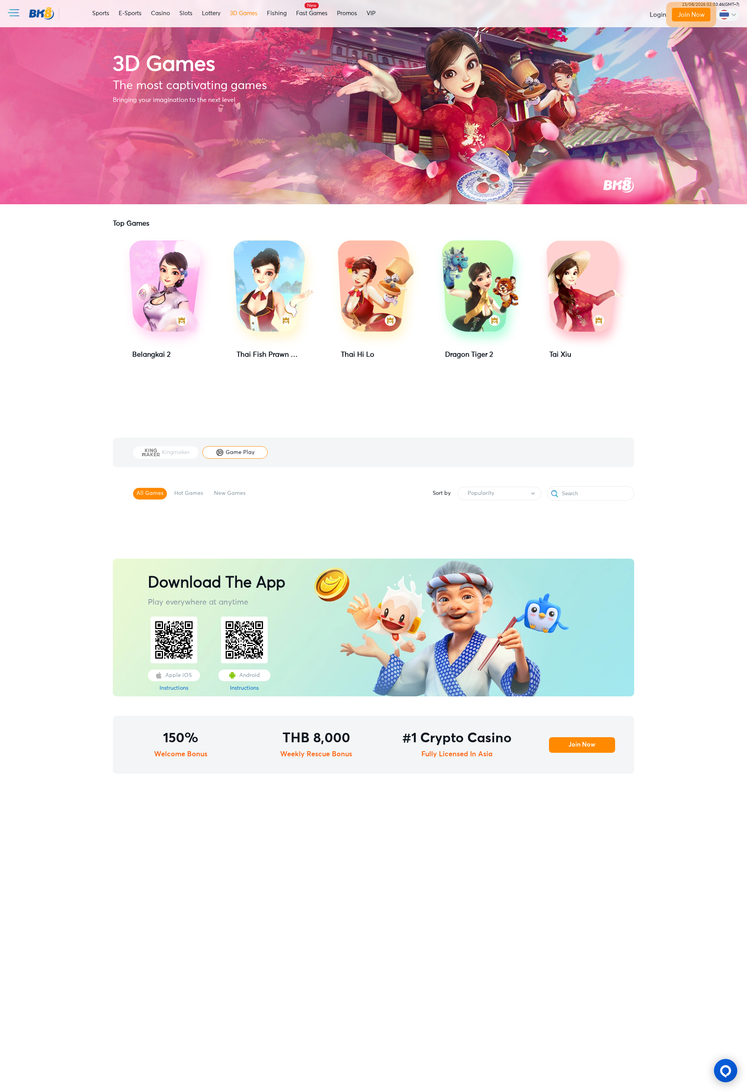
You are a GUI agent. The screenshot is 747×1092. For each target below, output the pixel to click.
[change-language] (727, 15)
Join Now (691, 15)
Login (658, 15)
